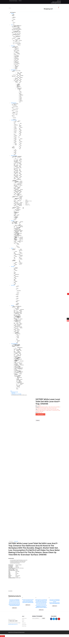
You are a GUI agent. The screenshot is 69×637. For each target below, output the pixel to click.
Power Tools (13, 45)
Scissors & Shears (13, 29)
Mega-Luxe (40, 412)
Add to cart (14, 607)
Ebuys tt (45, 409)
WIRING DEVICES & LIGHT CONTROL (16, 222)
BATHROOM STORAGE (17, 198)
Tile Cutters (19, 38)
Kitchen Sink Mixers (17, 602)
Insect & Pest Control (17, 301)
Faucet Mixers (18, 121)
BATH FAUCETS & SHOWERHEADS (14, 599)
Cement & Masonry (13, 107)
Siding (16, 114)
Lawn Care (17, 288)
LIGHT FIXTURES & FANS (13, 222)
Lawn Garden (13, 285)
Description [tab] (11, 541)
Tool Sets (17, 40)
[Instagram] (56, 619)
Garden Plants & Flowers (17, 304)
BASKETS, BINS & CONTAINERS (16, 345)
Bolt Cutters (15, 34)
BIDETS (19, 187)
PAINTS (16, 82)
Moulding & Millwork (16, 104)
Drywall (16, 109)
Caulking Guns (19, 29)
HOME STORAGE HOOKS (18, 345)
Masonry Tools (13, 34)
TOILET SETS (16, 156)
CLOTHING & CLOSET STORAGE (14, 345)
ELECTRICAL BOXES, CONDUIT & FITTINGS (17, 238)
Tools (12, 24)
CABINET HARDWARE (14, 260)
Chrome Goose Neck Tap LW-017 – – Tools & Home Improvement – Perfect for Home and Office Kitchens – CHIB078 (14, 605)
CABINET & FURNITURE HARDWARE (19, 316)
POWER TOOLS (13, 47)
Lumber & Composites (14, 104)
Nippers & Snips (17, 31)
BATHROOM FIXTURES (29, 600)
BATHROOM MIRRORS (14, 208)
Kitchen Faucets (14, 601)
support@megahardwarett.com (13, 624)
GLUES (16, 70)
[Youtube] (59, 619)
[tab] (11, 541)
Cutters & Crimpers (17, 26)
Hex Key (13, 38)
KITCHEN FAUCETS (13, 249)
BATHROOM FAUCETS (14, 196)
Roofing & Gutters (13, 110)
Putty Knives (19, 36)
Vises (14, 42)
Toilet (59, 410)
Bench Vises (17, 36)
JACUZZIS (19, 200)
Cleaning (12, 13)
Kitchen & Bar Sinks (39, 603)
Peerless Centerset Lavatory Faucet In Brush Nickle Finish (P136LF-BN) (54, 603)
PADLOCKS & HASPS (19, 307)
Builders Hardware (13, 113)
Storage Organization (14, 343)
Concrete (16, 108)
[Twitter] (54, 619)
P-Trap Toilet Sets (54, 410)
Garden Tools (17, 286)
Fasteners (14, 117)
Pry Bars (15, 38)
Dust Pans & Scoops (13, 15)
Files (19, 42)
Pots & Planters (17, 294)
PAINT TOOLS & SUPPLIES (19, 85)
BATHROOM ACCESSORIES (26, 599)
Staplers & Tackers (13, 26)
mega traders (48, 410)
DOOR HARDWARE (13, 306)
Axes (13, 43)
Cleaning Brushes (13, 17)
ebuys (42, 409)
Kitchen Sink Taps (11, 603)
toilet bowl (37, 411)
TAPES (19, 70)
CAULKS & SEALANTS (14, 76)
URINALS (16, 217)
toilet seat (41, 411)
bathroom (39, 409)
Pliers (14, 40)
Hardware (12, 305)
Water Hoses (17, 298)
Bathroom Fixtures (14, 155)
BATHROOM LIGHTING (17, 212)
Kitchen (12, 248)
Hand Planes (17, 34)
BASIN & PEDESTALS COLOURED (40, 599)
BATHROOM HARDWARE (19, 156)
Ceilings (16, 106)
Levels (18, 42)
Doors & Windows (13, 115)
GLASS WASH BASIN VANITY (43, 602)
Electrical (12, 220)
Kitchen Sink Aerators (43, 604)
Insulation (14, 119)
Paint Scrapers (19, 32)
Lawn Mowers (17, 296)
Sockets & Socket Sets (19, 26)
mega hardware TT (42, 410)
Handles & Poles (13, 20)
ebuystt (48, 409)
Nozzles (18, 292)
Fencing (16, 111)
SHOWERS (19, 179)
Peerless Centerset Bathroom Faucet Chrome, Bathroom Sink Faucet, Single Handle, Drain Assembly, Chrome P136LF (27, 602)
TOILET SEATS (49, 408)
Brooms (14, 22)
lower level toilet (53, 409)
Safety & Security (19, 44)
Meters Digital (19, 34)
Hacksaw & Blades (14, 32)
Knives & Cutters (15, 29)
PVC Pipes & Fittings (13, 147)
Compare (37, 420)
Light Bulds (12, 266)
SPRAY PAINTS (13, 71)
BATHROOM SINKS (14, 156)
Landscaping (19, 290)
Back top (2, 636)
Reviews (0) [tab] (16, 541)
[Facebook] (51, 619)
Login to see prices (40, 414)
